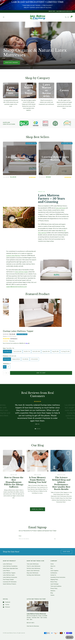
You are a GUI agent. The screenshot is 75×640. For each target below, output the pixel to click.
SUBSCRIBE (25, 327)
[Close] (36, 304)
